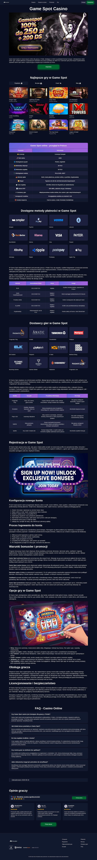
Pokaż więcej (48, 824)
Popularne (17, 83)
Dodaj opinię (79, 797)
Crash (57, 83)
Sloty (77, 83)
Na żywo (37, 83)
